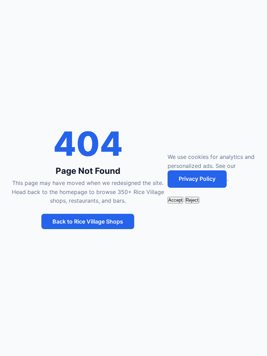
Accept (175, 200)
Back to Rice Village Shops (87, 221)
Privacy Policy (197, 178)
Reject (192, 200)
